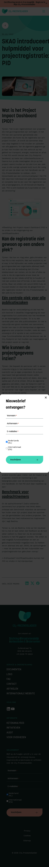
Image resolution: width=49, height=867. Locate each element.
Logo (9, 674)
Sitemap (27, 841)
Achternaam (13, 779)
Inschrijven (16, 812)
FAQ (9, 679)
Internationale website (21, 693)
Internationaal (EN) (15, 801)
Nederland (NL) (14, 794)
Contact (12, 684)
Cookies (27, 836)
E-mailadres (13, 786)
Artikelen (12, 689)
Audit (10, 733)
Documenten (14, 669)
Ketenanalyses (15, 723)
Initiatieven (13, 728)
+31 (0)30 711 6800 (24, 654)
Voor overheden (16, 737)
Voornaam (13, 771)
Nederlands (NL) (13, 442)
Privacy (27, 831)
